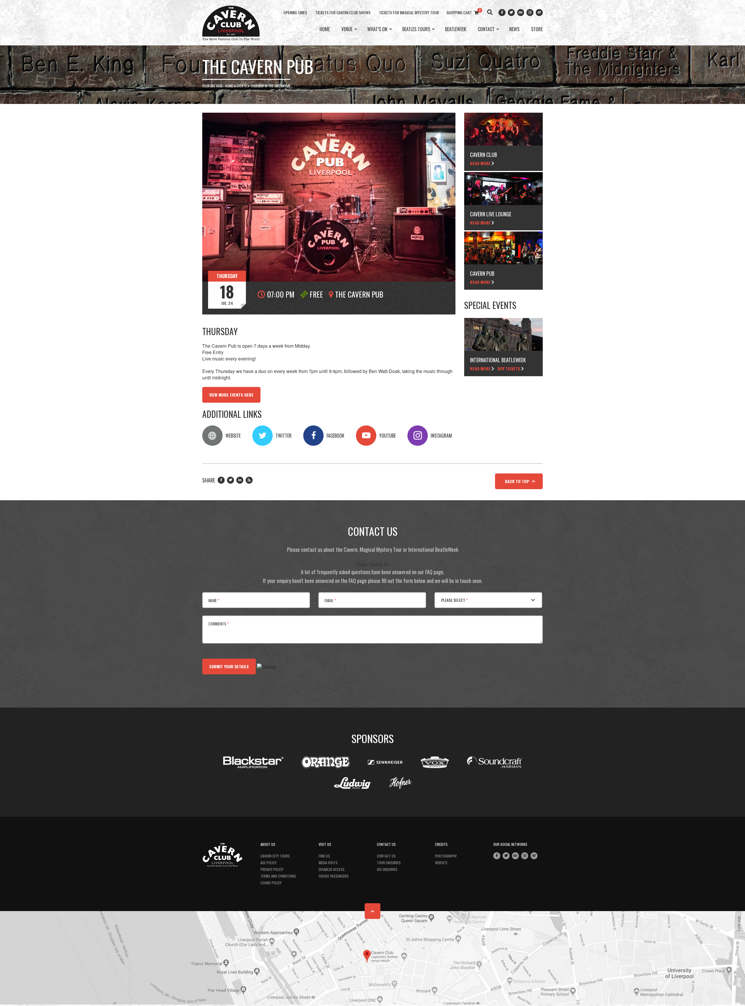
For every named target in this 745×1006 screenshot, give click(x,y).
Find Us (324, 855)
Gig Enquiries (387, 869)
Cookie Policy (270, 882)
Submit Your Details (229, 666)
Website (441, 862)
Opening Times (295, 12)
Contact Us (386, 855)
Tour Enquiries (389, 862)
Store (537, 29)
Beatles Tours (416, 29)
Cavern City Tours (275, 855)
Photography (446, 855)
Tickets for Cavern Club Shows (342, 12)
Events (241, 86)
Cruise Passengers (334, 876)
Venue (346, 29)
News (514, 29)
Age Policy (268, 862)
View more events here (231, 395)
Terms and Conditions (278, 876)
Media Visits (328, 862)
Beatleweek (455, 29)
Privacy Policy (271, 869)
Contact (486, 29)
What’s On (377, 29)
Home (325, 29)
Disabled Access (332, 869)
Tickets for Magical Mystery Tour (409, 12)
